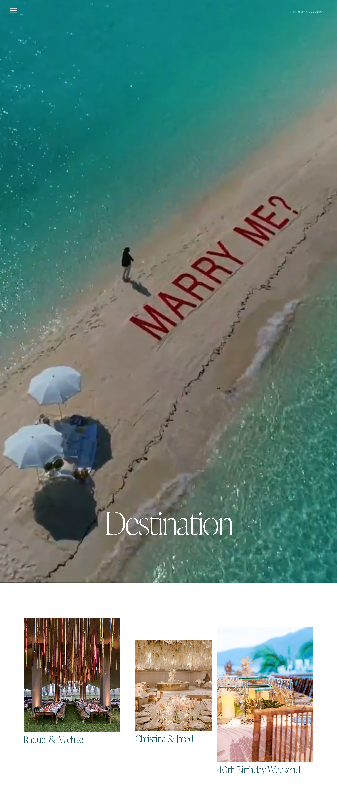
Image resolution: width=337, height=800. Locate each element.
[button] (13, 10)
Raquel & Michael (54, 739)
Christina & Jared (164, 738)
